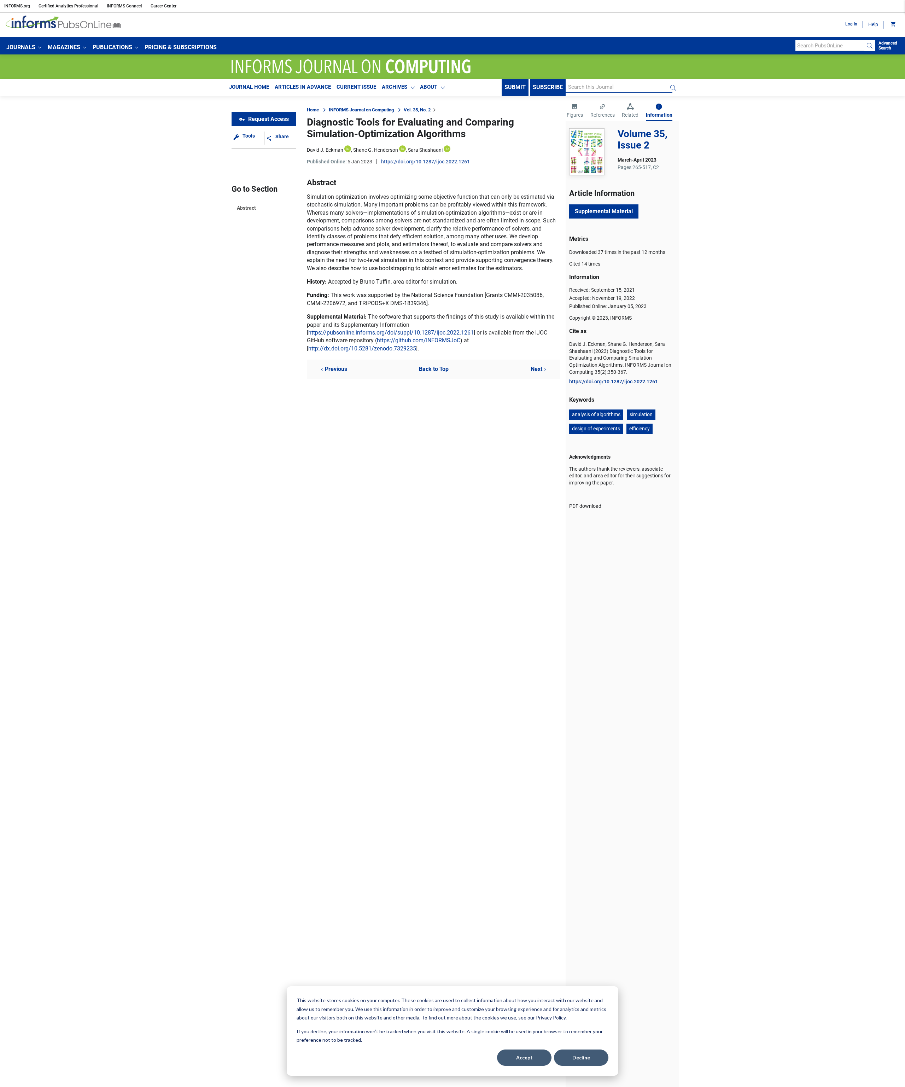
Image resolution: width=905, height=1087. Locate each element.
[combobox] (829, 45)
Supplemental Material (604, 211)
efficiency (639, 428)
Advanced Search (887, 46)
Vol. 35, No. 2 (417, 109)
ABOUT (428, 87)
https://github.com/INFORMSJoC (418, 340)
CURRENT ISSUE (356, 87)
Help (873, 24)
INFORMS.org (17, 6)
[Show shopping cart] (892, 25)
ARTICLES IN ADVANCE (303, 87)
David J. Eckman (325, 150)
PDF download (585, 506)
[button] (24, 47)
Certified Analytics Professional (68, 6)
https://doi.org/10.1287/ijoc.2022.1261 (425, 161)
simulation (641, 414)
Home (313, 109)
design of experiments (596, 428)
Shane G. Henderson (375, 150)
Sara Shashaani (425, 150)
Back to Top (434, 369)
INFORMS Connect (124, 6)
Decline (581, 1057)
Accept (524, 1057)
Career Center (163, 6)
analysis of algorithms (596, 414)
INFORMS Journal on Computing (361, 109)
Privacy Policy (551, 1018)
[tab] (575, 111)
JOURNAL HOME (249, 87)
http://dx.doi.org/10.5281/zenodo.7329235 (362, 348)
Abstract (246, 208)
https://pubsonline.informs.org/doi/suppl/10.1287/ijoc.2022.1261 (391, 332)
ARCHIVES (394, 87)
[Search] (869, 45)
